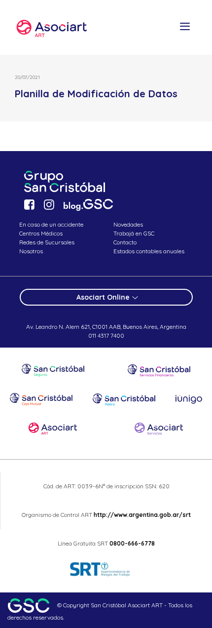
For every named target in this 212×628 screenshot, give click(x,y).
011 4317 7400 (106, 335)
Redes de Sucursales (46, 242)
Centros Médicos (41, 233)
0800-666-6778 (132, 543)
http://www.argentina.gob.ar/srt (141, 514)
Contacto (125, 242)
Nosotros (31, 251)
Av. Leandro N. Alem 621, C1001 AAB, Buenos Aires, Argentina (106, 326)
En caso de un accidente (51, 224)
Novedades (128, 224)
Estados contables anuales (148, 251)
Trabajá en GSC (133, 233)
